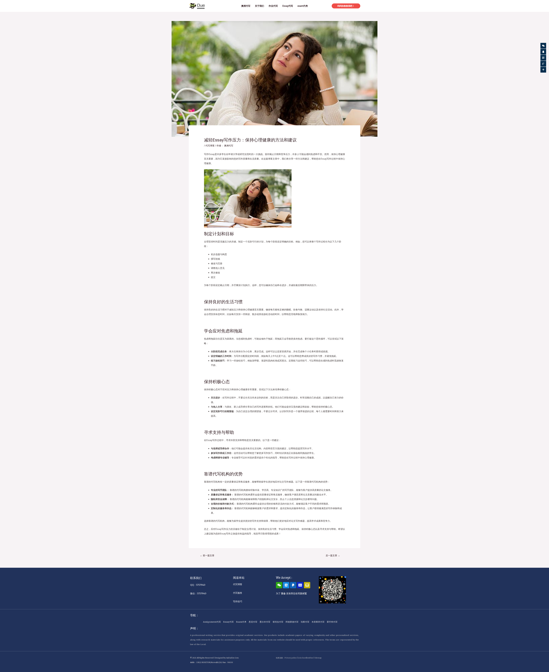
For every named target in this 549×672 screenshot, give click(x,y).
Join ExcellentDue (305, 658)
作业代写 (273, 5)
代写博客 (210, 145)
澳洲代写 (245, 5)
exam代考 (303, 5)
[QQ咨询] (543, 52)
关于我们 (259, 5)
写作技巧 (237, 601)
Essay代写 (287, 5)
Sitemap (318, 658)
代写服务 (237, 592)
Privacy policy (291, 658)
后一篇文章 (333, 555)
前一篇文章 (207, 555)
